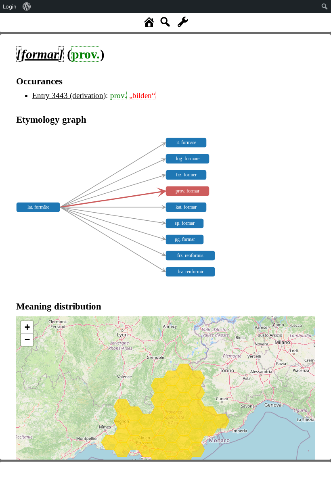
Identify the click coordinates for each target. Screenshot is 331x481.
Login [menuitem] (10, 6)
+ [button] (27, 327)
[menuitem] (27, 6)
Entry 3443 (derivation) (69, 95)
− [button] (27, 340)
